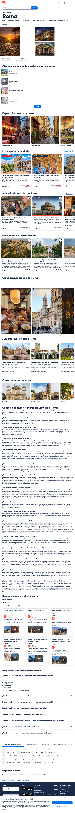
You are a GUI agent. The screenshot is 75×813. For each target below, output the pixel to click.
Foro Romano (7, 684)
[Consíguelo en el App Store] (27, 795)
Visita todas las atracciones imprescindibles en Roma (15, 690)
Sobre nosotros (56, 788)
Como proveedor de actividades (64, 788)
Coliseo (5, 680)
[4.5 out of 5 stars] (6, 606)
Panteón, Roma (7, 685)
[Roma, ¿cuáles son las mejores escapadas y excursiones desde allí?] (71, 702)
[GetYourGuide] (4, 3)
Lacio (12, 780)
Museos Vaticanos (8, 682)
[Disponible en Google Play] (27, 789)
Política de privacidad (39, 792)
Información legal (38, 790)
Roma (19, 774)
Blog (55, 794)
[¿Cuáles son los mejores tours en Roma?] (71, 695)
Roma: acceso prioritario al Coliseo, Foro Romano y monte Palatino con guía (61, 612)
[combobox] (16, 7)
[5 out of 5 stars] (13, 614)
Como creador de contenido (64, 792)
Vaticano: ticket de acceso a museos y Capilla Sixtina (13, 611)
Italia (8, 780)
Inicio (3, 780)
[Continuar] (72, 130)
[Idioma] (64, 3)
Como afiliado (63, 796)
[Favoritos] (58, 3)
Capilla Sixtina (7, 687)
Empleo (55, 791)
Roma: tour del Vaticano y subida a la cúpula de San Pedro (37, 640)
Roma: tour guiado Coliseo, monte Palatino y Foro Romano (36, 611)
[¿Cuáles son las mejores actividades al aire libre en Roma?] (71, 714)
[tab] (13, 745)
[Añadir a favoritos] (29, 156)
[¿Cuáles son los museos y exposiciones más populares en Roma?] (71, 733)
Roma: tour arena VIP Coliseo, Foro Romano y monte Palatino (13, 640)
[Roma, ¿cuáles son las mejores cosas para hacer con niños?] (71, 708)
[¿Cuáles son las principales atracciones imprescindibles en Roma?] (71, 675)
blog (29, 412)
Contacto (36, 787)
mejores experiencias (34, 774)
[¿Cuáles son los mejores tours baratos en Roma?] (71, 726)
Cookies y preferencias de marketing (42, 794)
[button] (37, 72)
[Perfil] (70, 3)
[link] (37, 72)
